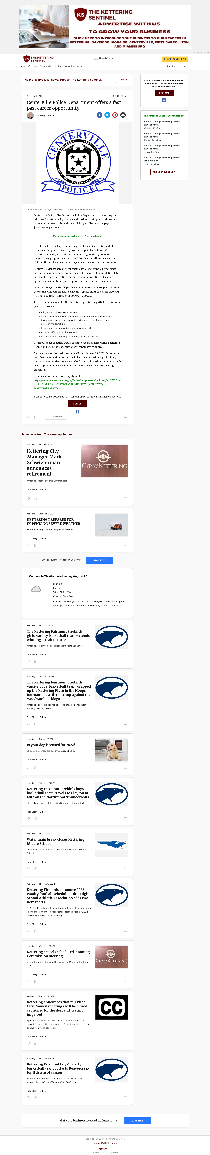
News (23, 66)
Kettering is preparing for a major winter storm (50, 529)
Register (171, 66)
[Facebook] (99, 114)
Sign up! (77, 404)
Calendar (32, 66)
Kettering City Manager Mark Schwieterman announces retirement (44, 462)
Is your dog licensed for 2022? (51, 745)
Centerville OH (34, 96)
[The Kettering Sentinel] (45, 58)
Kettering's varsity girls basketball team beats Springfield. (55, 646)
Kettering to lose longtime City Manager (47, 481)
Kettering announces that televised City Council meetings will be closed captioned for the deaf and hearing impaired (57, 1008)
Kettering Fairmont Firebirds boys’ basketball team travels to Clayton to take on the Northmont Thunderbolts (58, 793)
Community (45, 66)
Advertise (70, 66)
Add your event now (164, 172)
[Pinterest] (115, 114)
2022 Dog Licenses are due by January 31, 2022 (51, 751)
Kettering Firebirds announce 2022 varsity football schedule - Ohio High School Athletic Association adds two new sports (57, 896)
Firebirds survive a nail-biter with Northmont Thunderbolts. (56, 803)
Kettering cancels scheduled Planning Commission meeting (58, 954)
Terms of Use (98, 1152)
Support (123, 80)
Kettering (31, 445)
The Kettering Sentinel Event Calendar (164, 116)
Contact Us (98, 1143)
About (80, 66)
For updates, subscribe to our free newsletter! (77, 236)
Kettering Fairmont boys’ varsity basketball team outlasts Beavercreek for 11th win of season (58, 1068)
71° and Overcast (106, 58)
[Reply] (36, 416)
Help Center (111, 1143)
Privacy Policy (112, 1152)
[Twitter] (107, 114)
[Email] (123, 114)
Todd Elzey (40, 115)
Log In (182, 66)
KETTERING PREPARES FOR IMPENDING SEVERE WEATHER (53, 521)
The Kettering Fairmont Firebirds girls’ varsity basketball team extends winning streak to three (58, 635)
